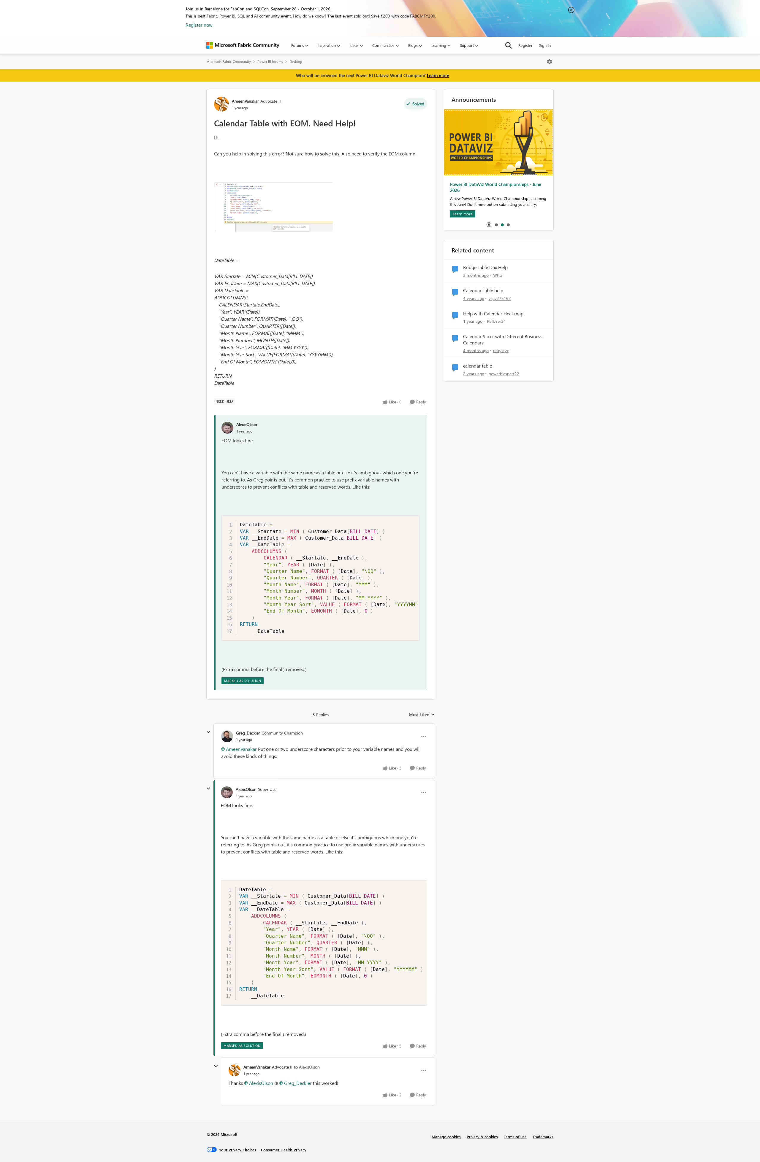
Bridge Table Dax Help (485, 267)
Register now (199, 25)
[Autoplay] (489, 225)
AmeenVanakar (245, 101)
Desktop (295, 61)
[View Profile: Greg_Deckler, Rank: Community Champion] (227, 736)
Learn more (438, 75)
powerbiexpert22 (504, 373)
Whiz (497, 275)
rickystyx (501, 350)
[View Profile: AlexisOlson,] (227, 428)
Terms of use (515, 1136)
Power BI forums (270, 61)
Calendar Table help (483, 290)
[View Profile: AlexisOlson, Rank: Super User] (227, 792)
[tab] (496, 225)
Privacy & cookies (482, 1136)
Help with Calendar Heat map (493, 314)
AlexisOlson (246, 424)
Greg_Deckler (248, 733)
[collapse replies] (208, 732)
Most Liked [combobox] (422, 715)
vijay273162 (500, 298)
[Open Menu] (549, 62)
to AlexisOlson (307, 1067)
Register (525, 45)
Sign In (545, 45)
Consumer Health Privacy (283, 1149)
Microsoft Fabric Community (228, 61)
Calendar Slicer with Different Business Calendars (502, 339)
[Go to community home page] (242, 45)
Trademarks (543, 1136)
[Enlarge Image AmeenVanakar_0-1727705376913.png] (273, 207)
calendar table (477, 366)
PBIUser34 (496, 321)
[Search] (508, 45)
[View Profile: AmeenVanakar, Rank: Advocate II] (221, 104)
